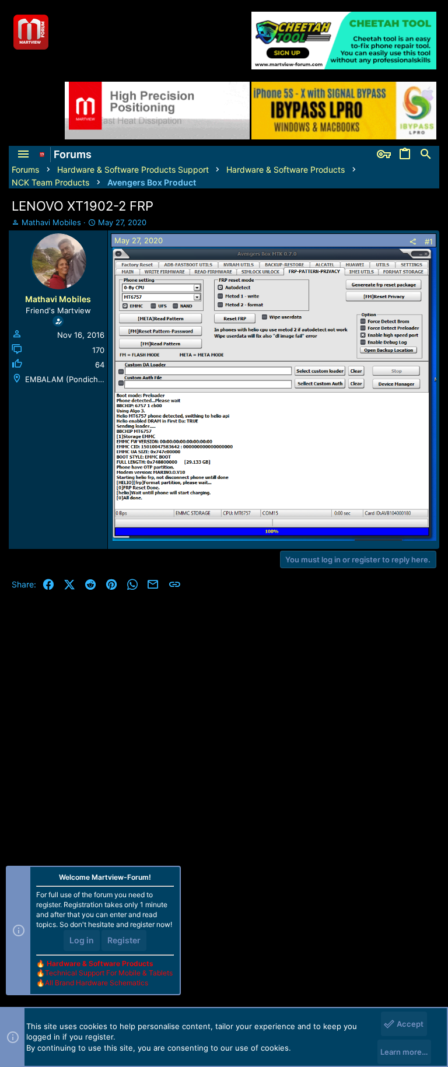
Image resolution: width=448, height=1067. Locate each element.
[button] (23, 155)
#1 (429, 241)
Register (124, 940)
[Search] (425, 154)
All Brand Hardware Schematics (96, 982)
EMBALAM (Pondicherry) (70, 379)
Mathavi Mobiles (51, 222)
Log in (81, 940)
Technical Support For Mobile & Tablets (109, 972)
